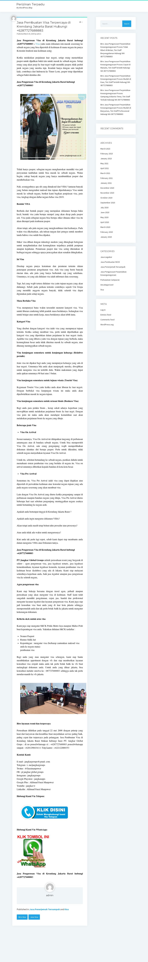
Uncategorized (106, 284)
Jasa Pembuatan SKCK (110, 262)
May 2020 (104, 217)
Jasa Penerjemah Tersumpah (44, 909)
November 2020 (107, 193)
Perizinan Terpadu (30, 4)
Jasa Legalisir (106, 257)
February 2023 (106, 153)
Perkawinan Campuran (110, 280)
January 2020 (106, 237)
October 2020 (106, 197)
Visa (38, 43)
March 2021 (105, 173)
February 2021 (106, 178)
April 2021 (104, 168)
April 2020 (104, 222)
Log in (103, 310)
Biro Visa (22, 917)
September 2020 (107, 202)
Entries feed (105, 314)
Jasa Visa (34, 917)
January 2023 (106, 158)
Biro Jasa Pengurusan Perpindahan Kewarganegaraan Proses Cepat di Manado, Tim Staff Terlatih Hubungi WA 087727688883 (115, 66)
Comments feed (107, 319)
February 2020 (106, 232)
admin (49, 895)
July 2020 (104, 207)
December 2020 (107, 188)
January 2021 (106, 183)
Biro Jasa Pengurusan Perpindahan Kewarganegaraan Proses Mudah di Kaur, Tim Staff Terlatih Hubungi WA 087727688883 (115, 80)
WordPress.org (107, 324)
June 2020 (104, 212)
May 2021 (104, 163)
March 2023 (105, 148)
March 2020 (105, 227)
